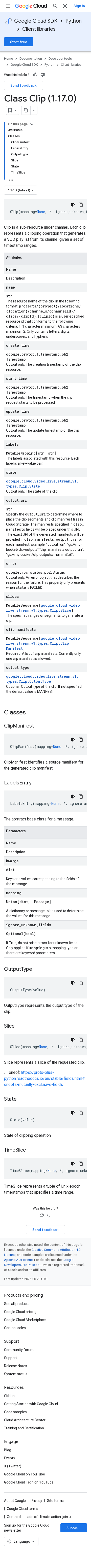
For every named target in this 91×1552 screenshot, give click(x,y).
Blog (7, 1450)
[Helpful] (35, 75)
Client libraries (39, 29)
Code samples (15, 1412)
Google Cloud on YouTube (24, 1474)
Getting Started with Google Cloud (31, 1404)
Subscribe (75, 1528)
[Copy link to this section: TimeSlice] (31, 1150)
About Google (15, 1501)
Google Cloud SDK (35, 21)
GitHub (9, 1396)
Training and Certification (24, 1428)
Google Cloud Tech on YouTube (29, 1482)
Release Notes (15, 1366)
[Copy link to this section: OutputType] (37, 970)
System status (15, 1374)
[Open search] (55, 6)
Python (73, 21)
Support (10, 1358)
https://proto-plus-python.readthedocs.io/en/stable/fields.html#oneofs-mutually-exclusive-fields (44, 1078)
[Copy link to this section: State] (22, 1099)
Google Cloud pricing (20, 1312)
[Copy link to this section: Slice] (20, 1026)
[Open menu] (8, 6)
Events (9, 1458)
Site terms (55, 1501)
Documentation (30, 58)
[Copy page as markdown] (26, 110)
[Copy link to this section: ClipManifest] (39, 726)
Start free (18, 42)
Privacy (36, 1501)
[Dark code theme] (73, 205)
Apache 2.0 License (18, 1260)
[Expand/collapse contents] (32, 124)
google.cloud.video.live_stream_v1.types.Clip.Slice (44, 608)
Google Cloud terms (22, 1509)
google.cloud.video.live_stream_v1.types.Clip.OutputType (42, 679)
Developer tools (60, 58)
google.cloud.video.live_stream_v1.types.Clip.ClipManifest (44, 643)
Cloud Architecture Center (25, 1420)
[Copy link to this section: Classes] (32, 713)
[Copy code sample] (81, 205)
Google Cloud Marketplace (25, 1320)
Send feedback (23, 85)
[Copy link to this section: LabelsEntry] (37, 783)
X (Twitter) (12, 1466)
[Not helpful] (43, 75)
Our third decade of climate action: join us (40, 1517)
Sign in (79, 6)
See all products (17, 1304)
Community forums (19, 1350)
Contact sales (15, 1328)
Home (8, 58)
